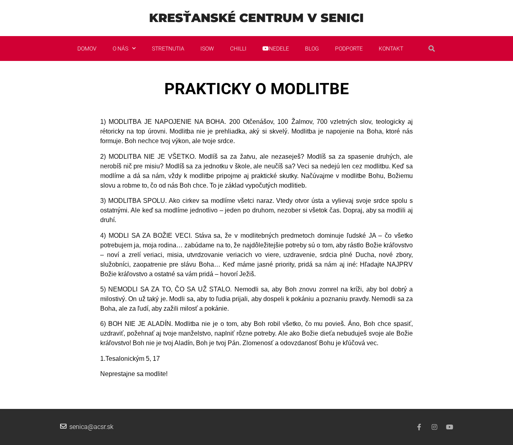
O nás (120, 48)
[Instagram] (434, 427)
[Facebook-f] (419, 427)
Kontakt (391, 48)
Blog (312, 48)
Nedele (279, 48)
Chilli (238, 48)
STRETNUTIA (168, 48)
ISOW (207, 48)
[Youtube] (449, 427)
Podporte (349, 48)
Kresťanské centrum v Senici (256, 17)
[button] (431, 48)
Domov (87, 48)
